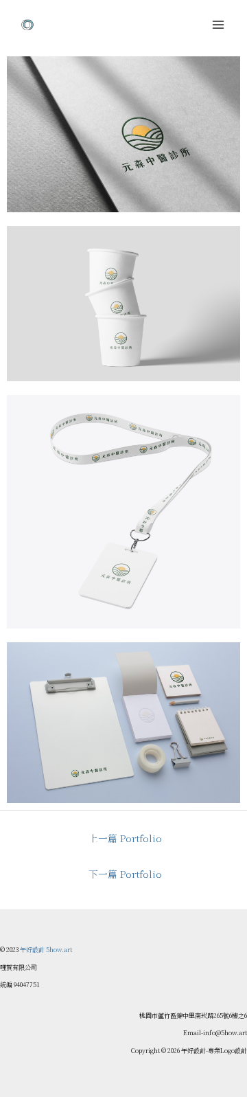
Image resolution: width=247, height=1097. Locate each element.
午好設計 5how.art (46, 949)
